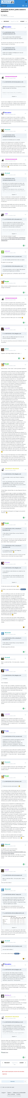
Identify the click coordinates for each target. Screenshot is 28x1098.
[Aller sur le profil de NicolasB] (2, 174)
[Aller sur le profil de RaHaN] (2, 870)
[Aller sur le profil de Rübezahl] (2, 845)
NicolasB (17, 219)
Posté (10, 28)
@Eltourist (23, 589)
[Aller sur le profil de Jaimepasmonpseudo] (2, 77)
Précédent (6, 21)
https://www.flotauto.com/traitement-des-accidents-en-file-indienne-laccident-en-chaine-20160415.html (13, 239)
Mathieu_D (17, 1022)
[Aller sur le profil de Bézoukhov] (2, 27)
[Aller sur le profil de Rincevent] (2, 633)
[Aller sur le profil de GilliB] (2, 214)
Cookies (18, 1094)
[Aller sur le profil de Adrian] (2, 349)
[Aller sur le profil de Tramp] (2, 670)
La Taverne (11, 16)
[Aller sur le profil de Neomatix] (2, 130)
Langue (3, 1092)
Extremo (17, 781)
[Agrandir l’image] (14, 923)
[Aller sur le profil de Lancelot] (2, 329)
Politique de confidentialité (19, 1092)
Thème (9, 1092)
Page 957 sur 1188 (15, 21)
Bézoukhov (18, 81)
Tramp (16, 894)
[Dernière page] (26, 21)
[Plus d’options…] (25, 28)
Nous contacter (11, 1094)
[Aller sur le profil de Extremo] (2, 563)
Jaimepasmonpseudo (8, 33)
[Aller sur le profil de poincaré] (2, 252)
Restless (17, 946)
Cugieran (5, 15)
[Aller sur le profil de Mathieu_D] (2, 996)
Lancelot (17, 256)
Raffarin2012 (18, 913)
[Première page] (2, 21)
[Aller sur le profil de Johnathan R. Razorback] (2, 469)
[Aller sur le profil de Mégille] (2, 282)
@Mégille (17, 953)
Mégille (17, 333)
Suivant (22, 21)
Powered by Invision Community (14, 1095)
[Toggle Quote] (3, 32)
